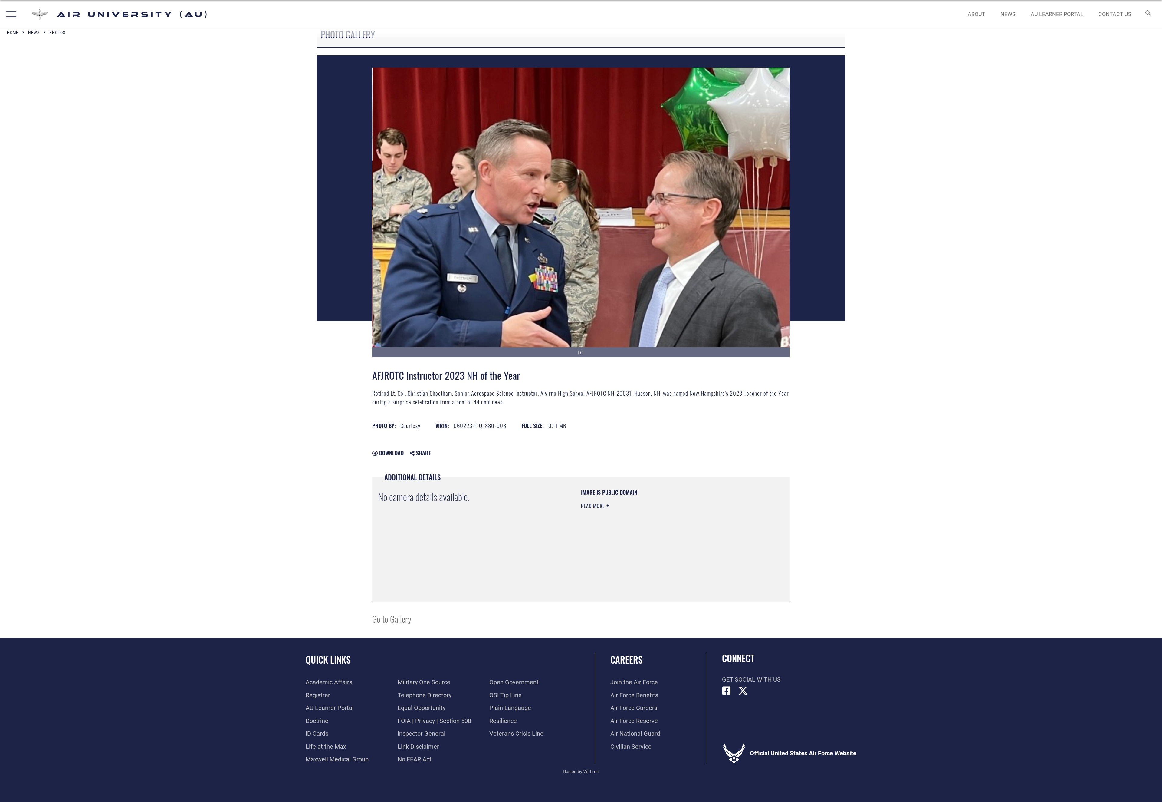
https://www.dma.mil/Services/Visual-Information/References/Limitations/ (652, 544)
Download (391, 453)
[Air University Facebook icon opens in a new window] (726, 690)
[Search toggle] (1147, 14)
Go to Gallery (391, 618)
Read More (593, 506)
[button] (10, 14)
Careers (626, 659)
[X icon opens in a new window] (743, 690)
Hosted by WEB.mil (581, 771)
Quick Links (328, 659)
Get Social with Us (751, 679)
